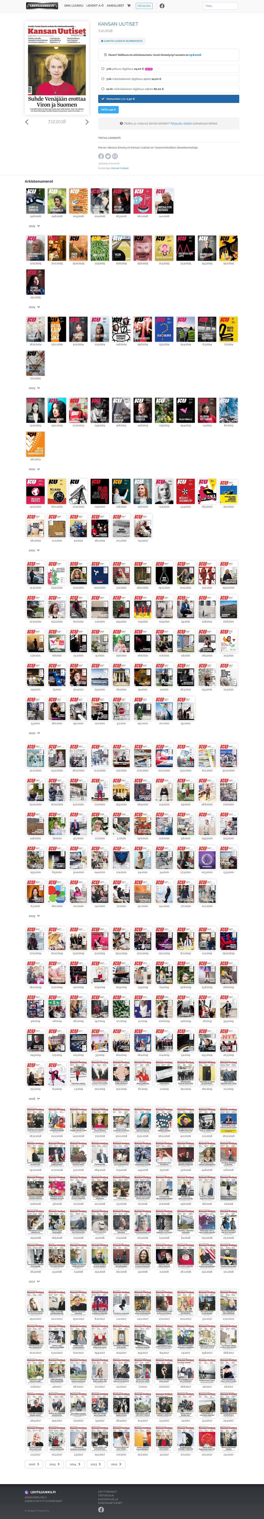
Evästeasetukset (110, 1503)
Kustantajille (108, 1499)
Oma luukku (73, 6)
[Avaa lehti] (35, 200)
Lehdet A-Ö (95, 6)
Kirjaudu (144, 5)
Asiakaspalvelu (36, 1497)
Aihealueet (115, 6)
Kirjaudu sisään (181, 123)
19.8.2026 (195, 54)
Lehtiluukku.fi (43, 1492)
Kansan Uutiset (120, 168)
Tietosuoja (106, 1495)
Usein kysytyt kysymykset (43, 1501)
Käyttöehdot (107, 1491)
